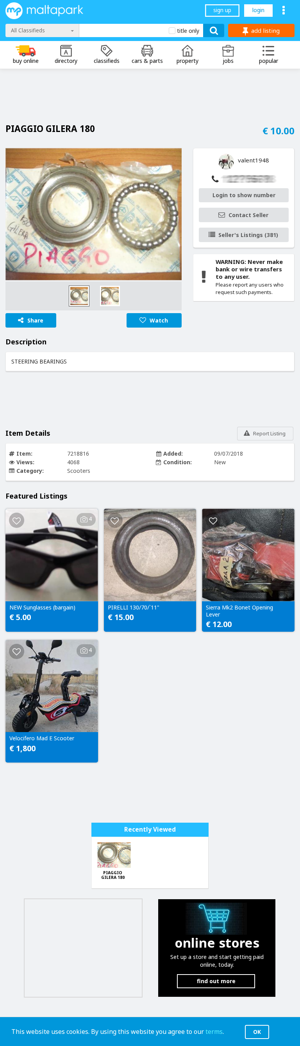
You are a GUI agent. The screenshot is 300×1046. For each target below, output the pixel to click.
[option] (93, 214)
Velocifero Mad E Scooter (41, 738)
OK (257, 1031)
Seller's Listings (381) (248, 235)
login (258, 10)
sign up (222, 10)
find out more (216, 981)
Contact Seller (248, 215)
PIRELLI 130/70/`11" (133, 607)
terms (214, 1031)
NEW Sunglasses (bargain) (42, 607)
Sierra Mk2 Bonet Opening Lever (239, 611)
